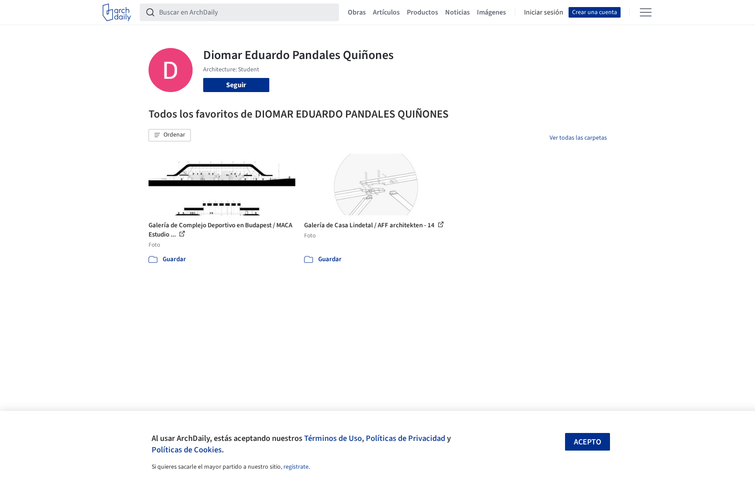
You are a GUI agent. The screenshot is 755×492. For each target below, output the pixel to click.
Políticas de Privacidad (405, 438)
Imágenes (491, 12)
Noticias (457, 12)
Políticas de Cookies (187, 449)
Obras (357, 12)
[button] (170, 135)
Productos (422, 12)
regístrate (296, 466)
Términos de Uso (333, 438)
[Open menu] (646, 12)
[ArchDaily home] (117, 12)
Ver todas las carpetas (578, 138)
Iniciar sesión (543, 12)
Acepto (587, 442)
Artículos (386, 12)
